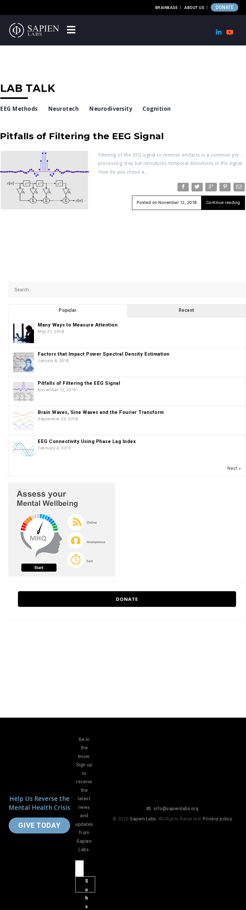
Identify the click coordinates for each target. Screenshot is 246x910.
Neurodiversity (110, 108)
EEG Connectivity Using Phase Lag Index (87, 441)
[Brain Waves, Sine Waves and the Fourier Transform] (23, 420)
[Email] (240, 188)
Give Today (39, 825)
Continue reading (223, 202)
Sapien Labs (143, 818)
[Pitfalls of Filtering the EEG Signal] (44, 179)
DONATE (225, 7)
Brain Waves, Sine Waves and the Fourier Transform (101, 412)
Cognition (157, 108)
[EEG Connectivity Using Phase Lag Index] (23, 450)
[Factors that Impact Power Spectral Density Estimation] (23, 362)
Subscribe (86, 885)
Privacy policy (217, 818)
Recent (186, 310)
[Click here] (61, 529)
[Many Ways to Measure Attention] (23, 333)
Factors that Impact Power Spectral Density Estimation (104, 354)
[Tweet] (198, 188)
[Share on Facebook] (183, 188)
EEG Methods (19, 108)
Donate (127, 599)
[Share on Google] (211, 188)
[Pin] (225, 188)
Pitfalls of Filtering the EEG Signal (82, 136)
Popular (68, 310)
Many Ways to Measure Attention (78, 325)
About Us (194, 7)
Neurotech (63, 108)
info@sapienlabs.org (176, 808)
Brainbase (166, 7)
